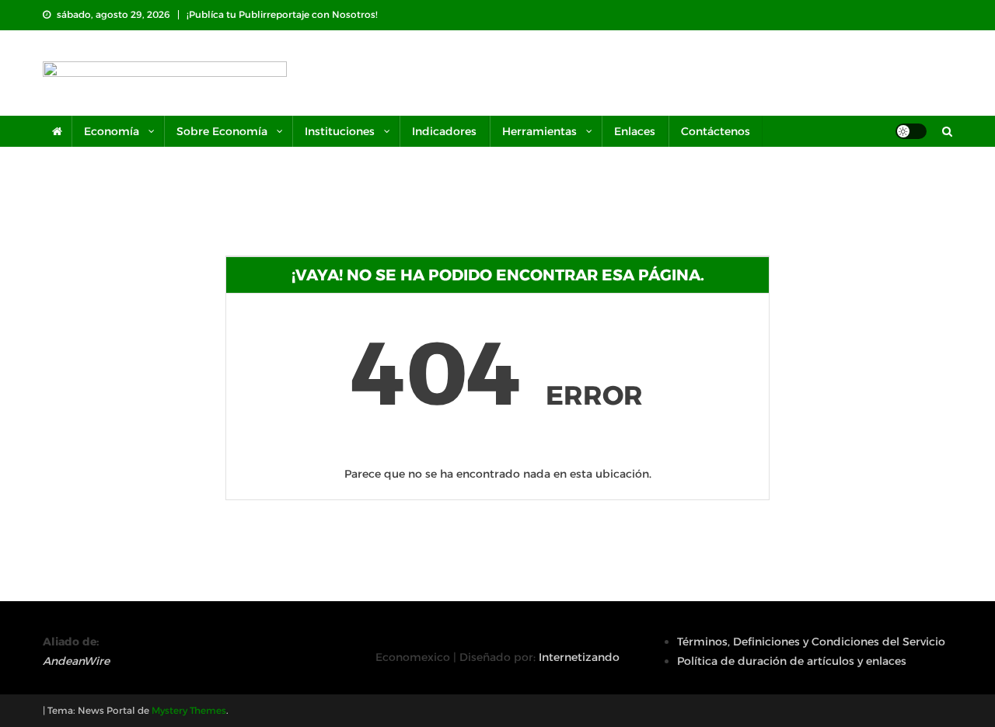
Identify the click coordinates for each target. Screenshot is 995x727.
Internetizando (579, 657)
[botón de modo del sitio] (911, 131)
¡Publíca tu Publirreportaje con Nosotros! (282, 14)
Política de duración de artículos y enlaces (791, 661)
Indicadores (444, 131)
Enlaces (634, 131)
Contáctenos (715, 131)
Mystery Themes (189, 710)
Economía (111, 131)
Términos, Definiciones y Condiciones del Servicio (811, 642)
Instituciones (340, 131)
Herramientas (539, 131)
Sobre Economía (221, 131)
